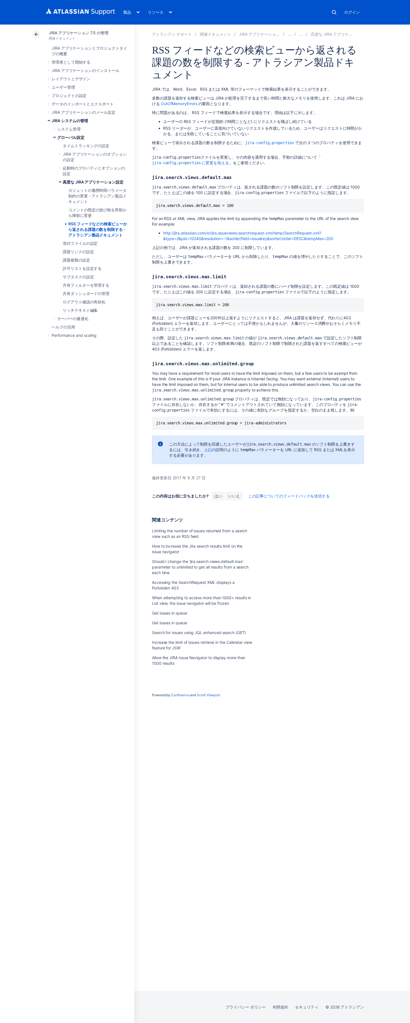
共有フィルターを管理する (86, 285)
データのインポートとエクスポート (83, 103)
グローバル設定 (71, 137)
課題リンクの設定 (78, 251)
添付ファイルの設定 (80, 243)
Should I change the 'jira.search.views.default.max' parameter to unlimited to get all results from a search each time (200, 567)
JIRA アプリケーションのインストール (85, 70)
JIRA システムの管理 (70, 120)
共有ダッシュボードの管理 (86, 293)
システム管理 (69, 129)
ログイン (352, 12)
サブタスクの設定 (78, 276)
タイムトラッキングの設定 (86, 145)
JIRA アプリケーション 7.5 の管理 (78, 32)
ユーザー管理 (63, 87)
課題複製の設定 (76, 260)
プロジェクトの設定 (69, 95)
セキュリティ (307, 1007)
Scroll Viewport (208, 695)
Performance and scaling (74, 335)
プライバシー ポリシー (246, 1007)
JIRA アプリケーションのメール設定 (83, 112)
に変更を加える (190, 162)
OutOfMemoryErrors (179, 103)
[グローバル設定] (301, 34)
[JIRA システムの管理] (289, 34)
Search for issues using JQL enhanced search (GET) (199, 632)
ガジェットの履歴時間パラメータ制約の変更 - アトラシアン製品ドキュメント (97, 196)
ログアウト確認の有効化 (84, 301)
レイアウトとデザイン (71, 78)
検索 (334, 12)
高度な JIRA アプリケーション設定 (93, 182)
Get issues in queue (169, 613)
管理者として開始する (71, 62)
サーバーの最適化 (72, 318)
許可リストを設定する (82, 268)
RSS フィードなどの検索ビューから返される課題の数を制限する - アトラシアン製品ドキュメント (97, 229)
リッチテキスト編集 (80, 310)
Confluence (180, 695)
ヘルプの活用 (63, 327)
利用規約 (280, 1007)
